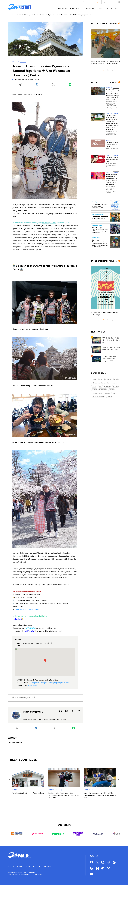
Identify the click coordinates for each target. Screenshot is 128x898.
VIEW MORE (113, 23)
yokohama (110, 189)
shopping (108, 379)
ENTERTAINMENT (19, 698)
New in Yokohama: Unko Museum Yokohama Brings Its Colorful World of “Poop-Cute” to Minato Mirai (112, 179)
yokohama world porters (111, 192)
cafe (101, 393)
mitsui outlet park (111, 134)
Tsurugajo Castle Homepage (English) (28, 609)
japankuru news (111, 166)
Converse (109, 149)
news (100, 379)
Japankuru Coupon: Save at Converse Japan (112, 144)
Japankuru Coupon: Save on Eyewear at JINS (112, 159)
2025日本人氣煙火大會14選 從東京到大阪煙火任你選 (111, 348)
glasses (114, 165)
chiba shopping (111, 133)
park (100, 386)
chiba (115, 131)
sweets (94, 390)
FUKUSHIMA (31, 698)
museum (108, 386)
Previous (99, 69)
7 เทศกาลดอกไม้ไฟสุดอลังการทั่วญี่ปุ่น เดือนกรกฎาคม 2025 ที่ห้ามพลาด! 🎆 (111, 359)
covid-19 (116, 386)
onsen (114, 383)
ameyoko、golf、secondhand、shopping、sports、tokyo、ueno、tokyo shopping (112, 105)
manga (94, 393)
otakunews (103, 390)
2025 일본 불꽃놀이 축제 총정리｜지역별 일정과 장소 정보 (111, 340)
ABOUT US (11, 866)
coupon (115, 149)
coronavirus (106, 383)
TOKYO (115, 101)
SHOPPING (110, 101)
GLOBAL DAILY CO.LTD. (33, 866)
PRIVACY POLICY (48, 866)
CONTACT (20, 866)
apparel (116, 148)
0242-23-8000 (33, 685)
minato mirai (110, 188)
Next (113, 69)
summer (109, 396)
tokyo (94, 379)
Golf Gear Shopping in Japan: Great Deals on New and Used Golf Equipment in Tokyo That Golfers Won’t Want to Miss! (113, 95)
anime (116, 379)
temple (111, 390)
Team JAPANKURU (33, 711)
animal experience (98, 396)
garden (107, 393)
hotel (114, 393)
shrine (94, 386)
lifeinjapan (95, 383)
